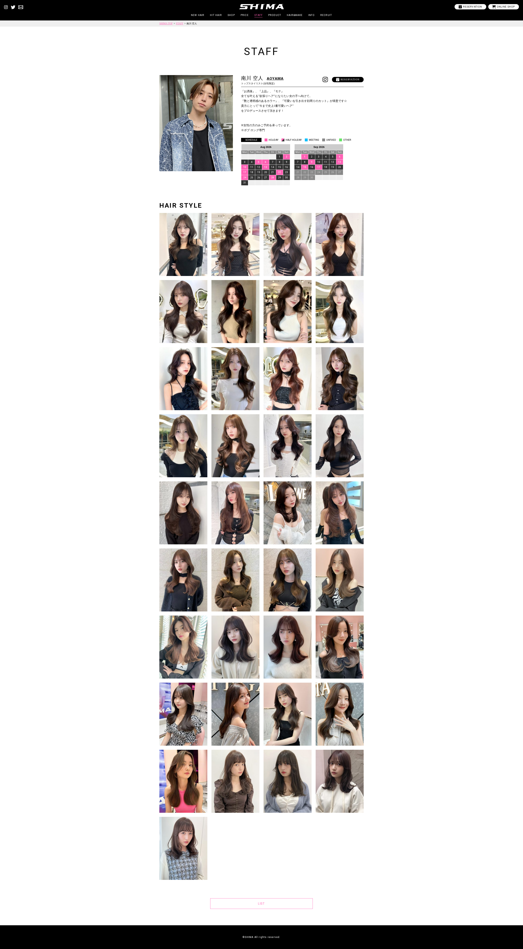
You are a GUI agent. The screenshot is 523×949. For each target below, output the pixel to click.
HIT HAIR (216, 15)
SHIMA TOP (166, 23)
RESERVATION (470, 6)
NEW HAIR (198, 15)
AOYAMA (275, 78)
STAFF (258, 15)
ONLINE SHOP (503, 6)
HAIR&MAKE (295, 15)
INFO (311, 15)
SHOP (231, 15)
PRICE (245, 15)
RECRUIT (326, 15)
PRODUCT (274, 15)
